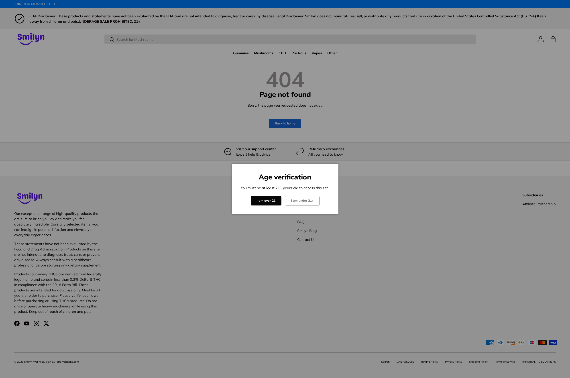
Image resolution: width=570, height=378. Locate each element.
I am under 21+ (302, 201)
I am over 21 (266, 201)
